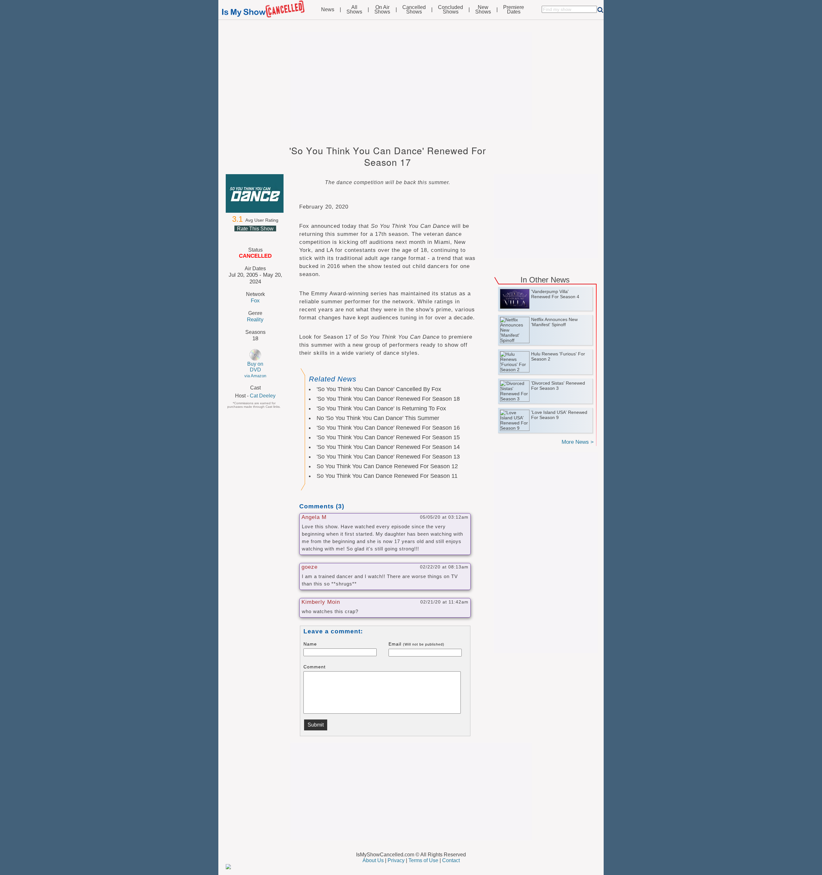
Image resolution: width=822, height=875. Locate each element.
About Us (373, 860)
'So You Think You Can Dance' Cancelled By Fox (379, 389)
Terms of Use (423, 860)
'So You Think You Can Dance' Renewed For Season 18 (388, 399)
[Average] (255, 236)
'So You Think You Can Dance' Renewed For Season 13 (388, 456)
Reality (255, 319)
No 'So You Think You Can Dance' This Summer (378, 418)
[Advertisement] (411, 81)
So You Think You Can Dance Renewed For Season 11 (387, 476)
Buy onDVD (255, 369)
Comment (314, 666)
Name (310, 644)
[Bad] (239, 236)
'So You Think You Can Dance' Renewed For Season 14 (388, 447)
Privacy (396, 860)
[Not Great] (247, 236)
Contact (451, 860)
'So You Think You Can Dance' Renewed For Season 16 (388, 427)
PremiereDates (513, 9)
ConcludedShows (450, 9)
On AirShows (382, 9)
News (327, 9)
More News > (578, 442)
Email (416, 644)
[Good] (263, 236)
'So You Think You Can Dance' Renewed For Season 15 (388, 437)
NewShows (483, 9)
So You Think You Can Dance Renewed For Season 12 (387, 466)
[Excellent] (270, 236)
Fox (255, 300)
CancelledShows (414, 9)
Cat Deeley (262, 395)
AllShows (354, 9)
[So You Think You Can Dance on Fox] (255, 193)
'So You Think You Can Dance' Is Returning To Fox (381, 408)
